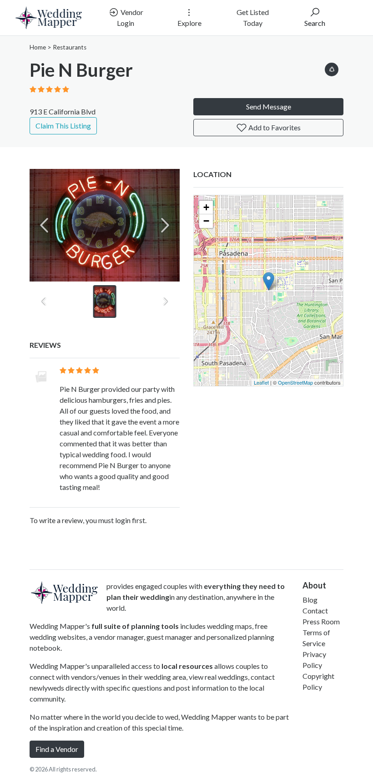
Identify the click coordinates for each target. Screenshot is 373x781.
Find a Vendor (56, 749)
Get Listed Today (253, 17)
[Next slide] (165, 225)
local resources (187, 666)
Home (38, 47)
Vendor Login (130, 17)
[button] (331, 68)
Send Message (268, 106)
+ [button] (206, 207)
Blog (310, 599)
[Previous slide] (44, 225)
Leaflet (261, 382)
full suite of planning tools (135, 626)
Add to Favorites (274, 127)
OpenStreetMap (295, 382)
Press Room (321, 621)
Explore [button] (189, 23)
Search (314, 23)
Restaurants (69, 47)
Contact (315, 610)
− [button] (206, 221)
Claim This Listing (63, 125)
